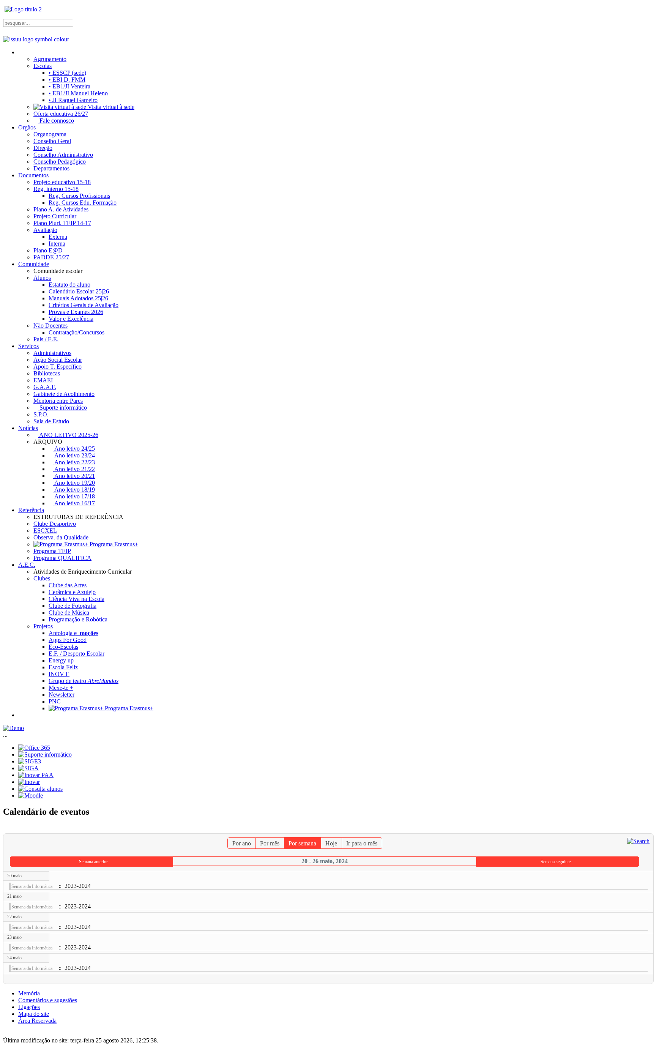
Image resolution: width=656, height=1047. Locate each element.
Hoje (331, 843)
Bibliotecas (46, 373)
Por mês (269, 843)
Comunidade (33, 264)
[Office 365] (34, 747)
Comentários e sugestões (47, 1000)
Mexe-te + (61, 687)
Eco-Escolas (63, 646)
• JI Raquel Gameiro (73, 100)
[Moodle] (30, 795)
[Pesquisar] (638, 840)
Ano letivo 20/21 (74, 476)
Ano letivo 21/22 (74, 469)
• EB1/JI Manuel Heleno (78, 93)
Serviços (28, 346)
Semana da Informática (31, 886)
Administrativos (52, 353)
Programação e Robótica (78, 619)
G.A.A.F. (44, 387)
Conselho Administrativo (63, 154)
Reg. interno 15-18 (56, 189)
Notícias (28, 428)
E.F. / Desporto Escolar (76, 653)
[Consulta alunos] (40, 788)
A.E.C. (26, 564)
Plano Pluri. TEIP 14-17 (62, 223)
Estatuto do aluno (69, 284)
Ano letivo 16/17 (74, 503)
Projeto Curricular (54, 216)
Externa (58, 236)
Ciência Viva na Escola (76, 599)
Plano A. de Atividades (60, 209)
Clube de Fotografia (72, 605)
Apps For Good (68, 640)
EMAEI (43, 380)
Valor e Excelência (71, 318)
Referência (31, 510)
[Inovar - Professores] (29, 782)
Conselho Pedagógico (59, 161)
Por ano (241, 843)
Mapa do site (33, 1014)
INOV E (59, 674)
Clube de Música (69, 612)
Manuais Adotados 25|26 (78, 298)
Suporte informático (62, 407)
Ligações (29, 1007)
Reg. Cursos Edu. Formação (83, 202)
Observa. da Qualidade (60, 537)
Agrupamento (49, 59)
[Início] (21, 52)
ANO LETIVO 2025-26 (68, 435)
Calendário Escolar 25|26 (79, 291)
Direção (42, 148)
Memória (29, 993)
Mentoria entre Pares (58, 400)
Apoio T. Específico (57, 366)
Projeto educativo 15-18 (62, 182)
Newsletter (61, 694)
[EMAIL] (648, 829)
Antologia (73, 633)
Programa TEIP (52, 551)
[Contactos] (21, 715)
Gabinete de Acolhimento (64, 394)
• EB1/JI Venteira (69, 86)
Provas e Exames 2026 (76, 312)
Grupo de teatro (83, 681)
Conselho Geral (52, 141)
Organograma (49, 134)
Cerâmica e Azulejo (72, 592)
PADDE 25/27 (51, 257)
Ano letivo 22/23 (74, 462)
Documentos (33, 175)
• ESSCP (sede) (67, 72)
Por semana (302, 843)
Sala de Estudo (51, 421)
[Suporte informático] (45, 754)
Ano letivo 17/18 (74, 496)
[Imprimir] (642, 829)
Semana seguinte (556, 861)
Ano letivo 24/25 (74, 448)
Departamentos (51, 168)
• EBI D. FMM (67, 79)
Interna (57, 243)
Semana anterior (93, 861)
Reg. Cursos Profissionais (79, 195)
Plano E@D (48, 250)
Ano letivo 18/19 (74, 489)
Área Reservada (37, 1020)
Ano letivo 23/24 (74, 455)
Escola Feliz (63, 667)
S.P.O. (41, 414)
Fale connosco (56, 120)
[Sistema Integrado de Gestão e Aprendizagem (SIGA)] (28, 768)
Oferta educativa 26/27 (60, 113)
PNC (55, 701)
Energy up (61, 660)
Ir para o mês (361, 843)
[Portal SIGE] (29, 761)
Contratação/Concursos (76, 332)
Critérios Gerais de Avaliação (83, 305)
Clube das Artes (68, 585)
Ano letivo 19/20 (74, 482)
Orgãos (27, 127)
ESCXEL (45, 530)
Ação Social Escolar (57, 359)
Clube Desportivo (54, 523)
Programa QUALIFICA (62, 558)
